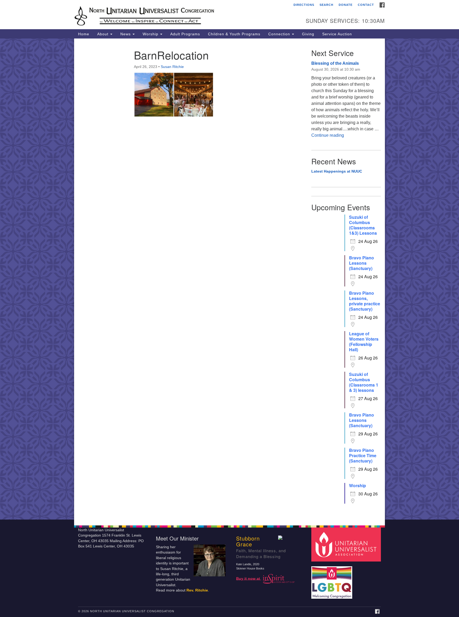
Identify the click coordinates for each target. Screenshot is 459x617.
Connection (279, 34)
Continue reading (327, 135)
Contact (366, 4)
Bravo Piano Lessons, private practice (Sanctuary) (364, 301)
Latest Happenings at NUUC (336, 171)
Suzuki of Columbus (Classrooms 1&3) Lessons (363, 225)
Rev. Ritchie (197, 590)
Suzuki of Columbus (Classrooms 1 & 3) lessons (363, 382)
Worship (151, 34)
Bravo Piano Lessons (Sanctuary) (361, 263)
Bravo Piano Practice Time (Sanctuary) (362, 456)
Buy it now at (248, 578)
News (126, 34)
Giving (308, 34)
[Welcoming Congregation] (332, 580)
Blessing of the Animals (335, 63)
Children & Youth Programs (234, 34)
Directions (304, 4)
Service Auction (337, 34)
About (103, 34)
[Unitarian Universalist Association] (346, 544)
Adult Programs (185, 34)
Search (326, 4)
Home (83, 34)
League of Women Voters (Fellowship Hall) (364, 341)
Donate (345, 4)
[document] (229, 279)
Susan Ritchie (172, 67)
